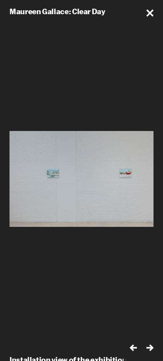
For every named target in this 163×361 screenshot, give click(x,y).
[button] (150, 13)
